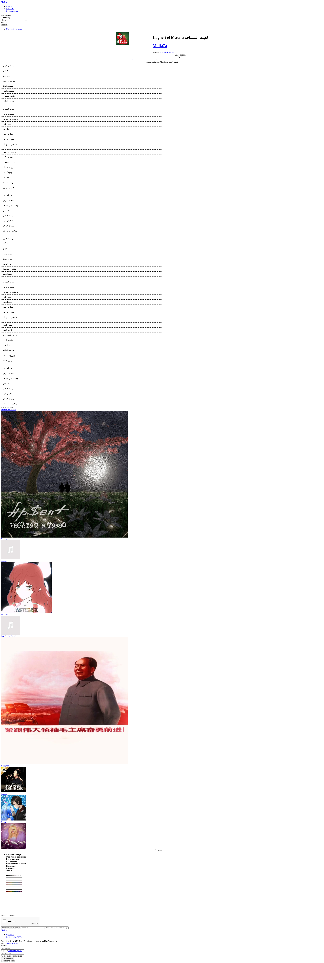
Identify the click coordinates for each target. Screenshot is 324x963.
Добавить (10, 934)
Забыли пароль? (15, 951)
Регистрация (12, 943)
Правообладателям (14, 29)
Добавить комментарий (11, 928)
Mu (4, 2)
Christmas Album (167, 52)
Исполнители (12, 11)
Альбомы (10, 9)
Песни (9, 6)
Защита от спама (8, 915)
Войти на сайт (7, 958)
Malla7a (160, 45)
